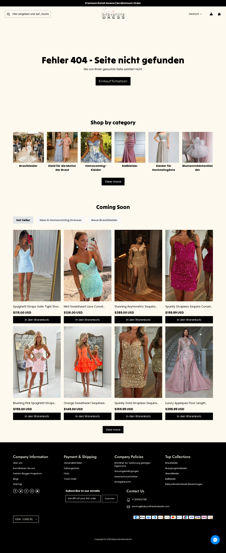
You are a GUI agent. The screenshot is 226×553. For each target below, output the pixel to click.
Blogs (16, 479)
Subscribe (109, 498)
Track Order (70, 479)
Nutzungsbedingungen (127, 471)
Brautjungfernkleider (176, 468)
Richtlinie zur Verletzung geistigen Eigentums (133, 465)
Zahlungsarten (71, 468)
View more (113, 181)
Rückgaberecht (123, 481)
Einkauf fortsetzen (113, 81)
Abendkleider (172, 473)
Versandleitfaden (73, 463)
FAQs (66, 473)
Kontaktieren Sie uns (24, 468)
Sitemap (17, 484)
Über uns (17, 463)
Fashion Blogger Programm (27, 473)
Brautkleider (171, 463)
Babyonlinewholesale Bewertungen (183, 484)
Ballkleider (170, 479)
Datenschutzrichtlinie (126, 476)
